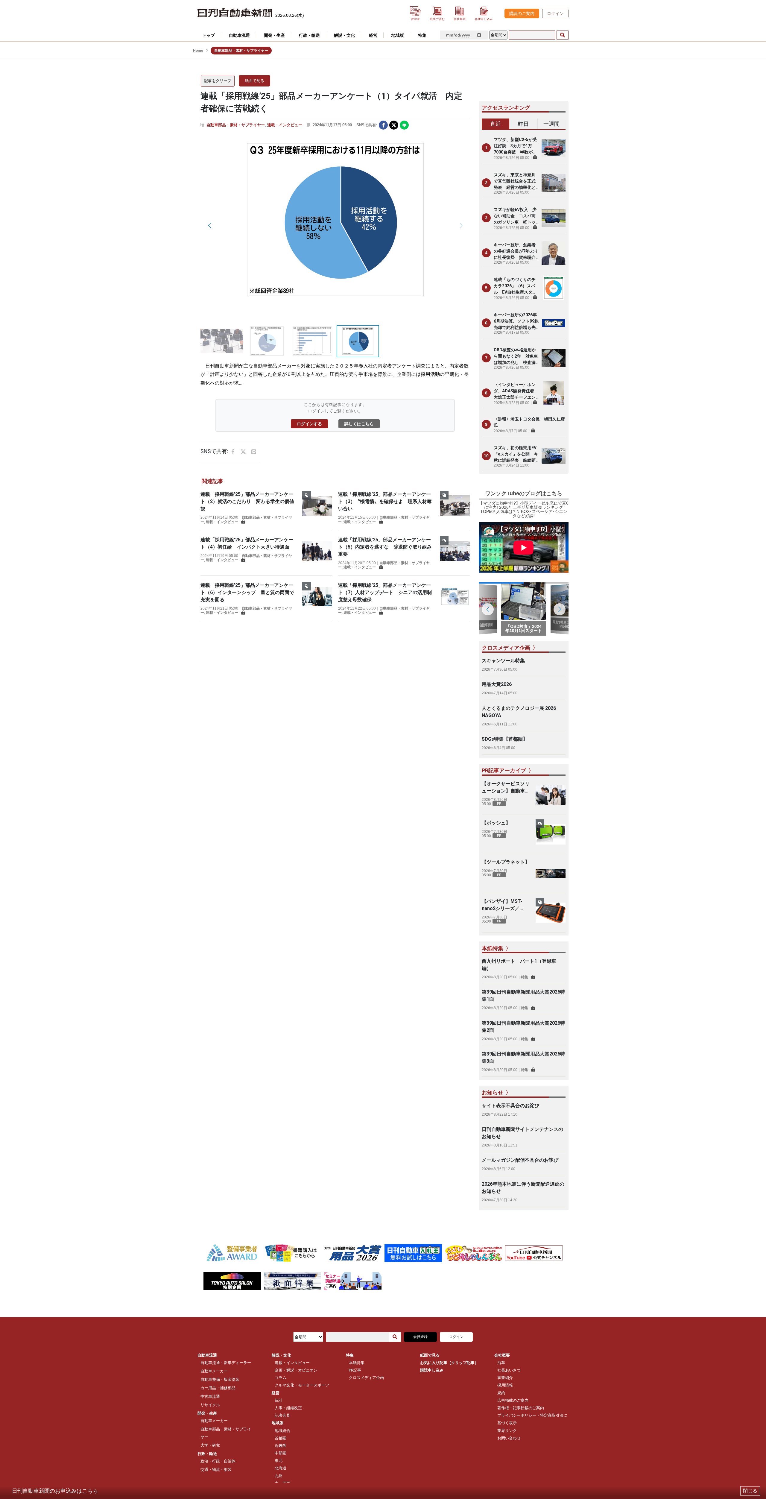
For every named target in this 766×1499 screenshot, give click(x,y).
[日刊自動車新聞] (234, 13)
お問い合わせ (509, 1438)
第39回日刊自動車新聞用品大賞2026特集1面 (523, 995)
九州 (278, 1476)
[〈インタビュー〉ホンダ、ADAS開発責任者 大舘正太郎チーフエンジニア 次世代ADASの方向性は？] (554, 393)
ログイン (555, 13)
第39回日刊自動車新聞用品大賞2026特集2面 (523, 1026)
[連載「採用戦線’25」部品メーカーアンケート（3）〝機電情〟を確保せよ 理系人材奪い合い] (455, 507)
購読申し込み (431, 1370)
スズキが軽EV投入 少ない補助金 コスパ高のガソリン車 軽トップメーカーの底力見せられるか (515, 216)
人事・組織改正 (288, 1408)
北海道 (280, 1468)
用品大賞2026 (497, 684)
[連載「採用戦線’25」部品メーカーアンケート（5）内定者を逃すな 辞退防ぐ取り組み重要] (455, 552)
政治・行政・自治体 (217, 1461)
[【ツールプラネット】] (551, 874)
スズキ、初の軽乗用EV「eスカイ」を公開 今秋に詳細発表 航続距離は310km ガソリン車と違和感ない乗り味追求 (516, 454)
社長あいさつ (509, 1370)
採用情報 (505, 1385)
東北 (278, 1460)
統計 (278, 1400)
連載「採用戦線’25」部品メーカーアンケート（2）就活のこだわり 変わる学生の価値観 (247, 501)
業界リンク (507, 1430)
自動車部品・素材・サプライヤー (235, 125)
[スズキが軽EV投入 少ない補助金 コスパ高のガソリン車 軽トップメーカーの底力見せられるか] (554, 218)
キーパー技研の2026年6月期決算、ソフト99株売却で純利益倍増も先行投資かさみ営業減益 (516, 321)
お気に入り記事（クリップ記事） (449, 1362)
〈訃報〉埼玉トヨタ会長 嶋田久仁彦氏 (529, 422)
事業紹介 (505, 1377)
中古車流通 (210, 1396)
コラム (280, 1377)
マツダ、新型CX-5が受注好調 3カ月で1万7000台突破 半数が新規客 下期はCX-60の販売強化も (515, 146)
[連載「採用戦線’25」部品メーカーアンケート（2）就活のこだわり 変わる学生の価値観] (317, 507)
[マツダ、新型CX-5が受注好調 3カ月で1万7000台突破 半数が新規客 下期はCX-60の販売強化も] (554, 148)
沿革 (501, 1362)
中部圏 (280, 1453)
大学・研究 (210, 1445)
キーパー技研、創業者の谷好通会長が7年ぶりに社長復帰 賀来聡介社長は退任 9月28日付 (516, 251)
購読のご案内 (521, 13)
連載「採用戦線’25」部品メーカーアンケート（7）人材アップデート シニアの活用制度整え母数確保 (385, 592)
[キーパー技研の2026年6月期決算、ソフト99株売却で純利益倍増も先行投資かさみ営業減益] (554, 323)
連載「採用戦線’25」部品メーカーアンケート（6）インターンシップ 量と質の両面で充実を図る (247, 592)
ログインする (309, 423)
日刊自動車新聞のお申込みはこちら (55, 1491)
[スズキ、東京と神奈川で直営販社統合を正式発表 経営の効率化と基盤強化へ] (554, 183)
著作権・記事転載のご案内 (520, 1408)
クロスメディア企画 (366, 1377)
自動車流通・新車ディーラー (225, 1362)
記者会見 (282, 1415)
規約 (501, 1393)
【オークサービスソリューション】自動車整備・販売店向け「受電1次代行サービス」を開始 (506, 788)
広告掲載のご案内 (512, 1400)
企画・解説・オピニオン (296, 1370)
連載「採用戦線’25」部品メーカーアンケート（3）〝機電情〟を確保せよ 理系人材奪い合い (385, 501)
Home (198, 50)
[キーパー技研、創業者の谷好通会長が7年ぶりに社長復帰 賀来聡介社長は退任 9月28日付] (554, 253)
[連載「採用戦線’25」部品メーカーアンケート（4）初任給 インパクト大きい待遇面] (317, 551)
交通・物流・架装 (216, 1469)
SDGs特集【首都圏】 (505, 739)
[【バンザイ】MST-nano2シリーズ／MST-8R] (551, 913)
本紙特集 (356, 1362)
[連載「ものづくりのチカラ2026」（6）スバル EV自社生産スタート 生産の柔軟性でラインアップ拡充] (554, 288)
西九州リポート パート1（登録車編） (519, 964)
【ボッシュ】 (496, 823)
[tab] (496, 124)
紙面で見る (254, 80)
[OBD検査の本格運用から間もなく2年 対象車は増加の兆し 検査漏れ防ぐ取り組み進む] (554, 358)
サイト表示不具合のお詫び (510, 1105)
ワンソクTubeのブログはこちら (523, 493)
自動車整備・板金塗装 (219, 1379)
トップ (208, 35)
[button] (209, 225)
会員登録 (420, 1337)
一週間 (551, 124)
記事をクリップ (217, 80)
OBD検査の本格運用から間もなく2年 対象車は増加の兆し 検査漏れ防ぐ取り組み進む (516, 356)
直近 (495, 124)
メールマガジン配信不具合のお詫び (520, 1160)
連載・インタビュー (284, 125)
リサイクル (210, 1405)
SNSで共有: (366, 125)
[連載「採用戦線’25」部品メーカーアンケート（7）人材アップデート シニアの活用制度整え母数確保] (455, 598)
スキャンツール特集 (503, 660)
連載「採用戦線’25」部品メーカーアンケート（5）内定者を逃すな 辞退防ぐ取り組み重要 (385, 547)
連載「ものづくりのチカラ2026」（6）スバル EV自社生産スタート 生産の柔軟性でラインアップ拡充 (515, 286)
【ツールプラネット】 (506, 862)
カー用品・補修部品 (217, 1388)
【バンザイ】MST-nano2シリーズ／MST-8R (502, 905)
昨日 (523, 124)
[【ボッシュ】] (551, 834)
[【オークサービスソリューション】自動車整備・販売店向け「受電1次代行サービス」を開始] (551, 795)
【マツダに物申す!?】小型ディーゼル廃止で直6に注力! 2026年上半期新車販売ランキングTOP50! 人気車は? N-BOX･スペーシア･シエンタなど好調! (524, 509)
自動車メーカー (214, 1371)
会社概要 (502, 1355)
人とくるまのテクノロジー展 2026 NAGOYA (519, 711)
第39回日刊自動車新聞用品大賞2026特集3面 (523, 1057)
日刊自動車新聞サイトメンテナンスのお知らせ (522, 1132)
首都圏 (280, 1438)
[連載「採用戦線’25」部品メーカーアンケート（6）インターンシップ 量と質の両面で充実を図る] (317, 598)
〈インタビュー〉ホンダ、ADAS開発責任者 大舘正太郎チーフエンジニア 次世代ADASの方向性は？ (516, 391)
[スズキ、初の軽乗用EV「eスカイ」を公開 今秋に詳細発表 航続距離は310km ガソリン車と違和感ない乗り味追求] (554, 456)
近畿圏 (280, 1445)
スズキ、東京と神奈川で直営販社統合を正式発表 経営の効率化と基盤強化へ (515, 181)
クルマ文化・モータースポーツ (302, 1385)
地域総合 (282, 1430)
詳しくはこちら (359, 423)
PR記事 (355, 1370)
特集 (524, 977)
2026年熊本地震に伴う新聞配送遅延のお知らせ (523, 1187)
